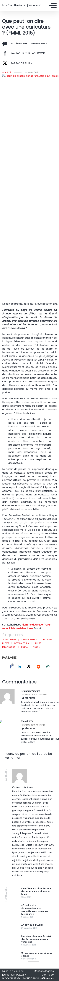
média (24, 646)
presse (36, 646)
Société (6, 72)
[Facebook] (11, 667)
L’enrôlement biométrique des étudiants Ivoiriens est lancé (36, 891)
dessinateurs (21, 643)
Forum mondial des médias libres (27, 626)
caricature (9, 639)
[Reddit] (38, 667)
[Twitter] (29, 667)
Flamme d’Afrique (32, 624)
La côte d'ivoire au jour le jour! (21, 5)
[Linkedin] (19, 667)
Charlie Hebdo (29, 639)
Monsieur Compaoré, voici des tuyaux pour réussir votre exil (36, 939)
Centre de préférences (46, 976)
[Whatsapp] (47, 667)
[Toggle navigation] (53, 5)
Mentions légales (44, 971)
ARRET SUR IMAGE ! (32, 925)
